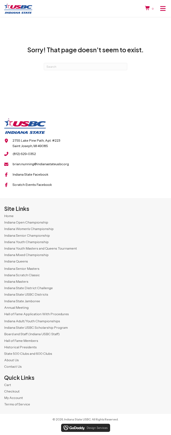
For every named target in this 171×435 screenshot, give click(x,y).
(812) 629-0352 (24, 154)
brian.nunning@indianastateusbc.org (41, 164)
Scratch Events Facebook (32, 184)
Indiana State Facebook (30, 174)
